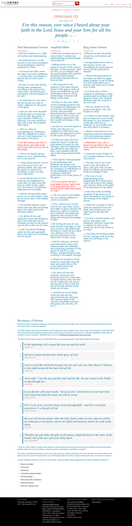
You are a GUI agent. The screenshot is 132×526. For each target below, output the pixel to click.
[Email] (58, 41)
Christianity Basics (26, 476)
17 (18, 163)
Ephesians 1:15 (66, 16)
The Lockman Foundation (75, 502)
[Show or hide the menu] (130, 4)
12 (18, 100)
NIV (106, 4)
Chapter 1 (67, 10)
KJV (118, 4)
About (124, 4)
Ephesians (56, 10)
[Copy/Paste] (54, 41)
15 (18, 142)
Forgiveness (25, 467)
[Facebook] (73, 41)
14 (18, 129)
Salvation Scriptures (27, 482)
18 (18, 178)
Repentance (25, 470)
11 (18, 85)
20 (18, 205)
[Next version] (75, 36)
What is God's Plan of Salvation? (31, 479)
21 (18, 216)
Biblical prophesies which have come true (76, 335)
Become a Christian (27, 464)
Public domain (96, 502)
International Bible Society (50, 504)
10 (18, 71)
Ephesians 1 (23, 51)
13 (18, 111)
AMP (112, 4)
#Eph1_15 (66, 41)
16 (18, 154)
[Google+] (78, 41)
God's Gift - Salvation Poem (30, 486)
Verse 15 (76, 10)
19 (18, 194)
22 (18, 229)
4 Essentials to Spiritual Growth (31, 473)
